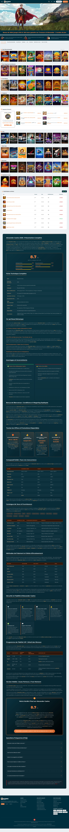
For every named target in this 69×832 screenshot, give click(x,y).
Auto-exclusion (39, 801)
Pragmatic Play (9, 513)
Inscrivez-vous (55, 806)
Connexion (59, 1)
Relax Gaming (49, 513)
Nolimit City (43, 513)
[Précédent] (65, 49)
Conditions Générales (23, 801)
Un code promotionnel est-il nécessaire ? (15, 775)
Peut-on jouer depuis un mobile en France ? (16, 761)
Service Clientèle (22, 802)
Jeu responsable (39, 799)
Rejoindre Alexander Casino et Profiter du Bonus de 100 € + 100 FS (34, 731)
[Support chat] (54, 2)
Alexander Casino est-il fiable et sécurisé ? (16, 743)
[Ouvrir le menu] (2, 2)
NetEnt (23, 513)
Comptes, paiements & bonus (41, 809)
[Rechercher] (52, 2)
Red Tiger (55, 513)
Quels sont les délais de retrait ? (14, 752)
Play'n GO (28, 513)
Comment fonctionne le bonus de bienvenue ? (17, 747)
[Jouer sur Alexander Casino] (34, 16)
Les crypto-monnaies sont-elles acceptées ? (16, 766)
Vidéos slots (55, 801)
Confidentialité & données (41, 808)
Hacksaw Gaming (35, 513)
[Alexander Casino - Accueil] (7, 2)
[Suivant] (67, 49)
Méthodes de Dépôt (23, 806)
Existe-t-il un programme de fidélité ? (15, 757)
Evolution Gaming (17, 513)
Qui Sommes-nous (23, 799)
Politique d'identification (40, 806)
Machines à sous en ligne (57, 799)
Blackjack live (55, 805)
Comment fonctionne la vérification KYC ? (16, 771)
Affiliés (21, 805)
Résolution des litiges (40, 802)
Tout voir (61, 49)
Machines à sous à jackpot (57, 802)
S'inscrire (65, 1)
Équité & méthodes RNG (40, 805)
